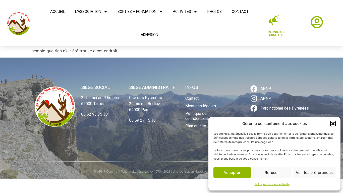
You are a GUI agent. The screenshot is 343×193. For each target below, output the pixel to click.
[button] (332, 123)
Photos (214, 11)
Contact (240, 11)
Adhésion (149, 34)
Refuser (272, 172)
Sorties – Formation (137, 11)
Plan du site (195, 126)
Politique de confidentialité (272, 184)
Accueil (57, 11)
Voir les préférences (314, 172)
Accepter (232, 172)
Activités (182, 11)
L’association (88, 11)
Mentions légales (200, 106)
